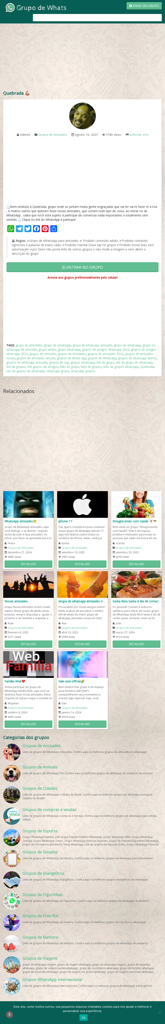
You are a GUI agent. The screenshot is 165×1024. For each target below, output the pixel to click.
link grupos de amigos (43, 367)
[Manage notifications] (9, 1014)
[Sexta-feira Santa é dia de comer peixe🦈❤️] (136, 584)
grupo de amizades (29, 345)
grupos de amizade (42, 354)
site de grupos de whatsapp (25, 371)
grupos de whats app (71, 358)
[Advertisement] (82, 58)
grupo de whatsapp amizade (92, 345)
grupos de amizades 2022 (106, 354)
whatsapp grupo (58, 371)
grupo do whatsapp (127, 345)
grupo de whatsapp (57, 345)
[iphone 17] (82, 504)
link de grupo (105, 362)
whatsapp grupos (83, 371)
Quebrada (147, 367)
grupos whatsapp (83, 362)
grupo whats (47, 349)
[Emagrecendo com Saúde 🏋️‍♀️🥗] (136, 504)
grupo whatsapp (69, 349)
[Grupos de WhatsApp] (35, 7)
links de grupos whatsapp (121, 367)
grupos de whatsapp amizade (26, 362)
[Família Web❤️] (28, 664)
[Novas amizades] (28, 584)
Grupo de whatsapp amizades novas (82, 601)
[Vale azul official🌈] (82, 664)
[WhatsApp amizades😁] (28, 504)
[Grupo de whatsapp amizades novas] (82, 584)
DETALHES (28, 564)
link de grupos (16, 367)
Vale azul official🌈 (71, 681)
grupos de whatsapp (102, 358)
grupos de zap (59, 362)
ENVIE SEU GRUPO (145, 6)
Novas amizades (16, 601)
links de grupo (69, 367)
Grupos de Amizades (52, 135)
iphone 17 (65, 521)
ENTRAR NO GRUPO (84, 267)
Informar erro (139, 135)
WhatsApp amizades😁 (21, 521)
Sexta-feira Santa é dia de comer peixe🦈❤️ (136, 601)
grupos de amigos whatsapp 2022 (105, 349)
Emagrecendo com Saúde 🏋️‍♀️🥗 (135, 521)
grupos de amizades (72, 354)
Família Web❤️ (15, 681)
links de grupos (91, 367)
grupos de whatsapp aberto (137, 358)
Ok (84, 1017)
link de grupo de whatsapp (134, 362)
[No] (159, 1012)
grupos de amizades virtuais (36, 358)
